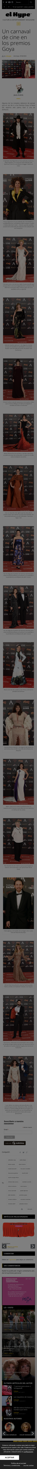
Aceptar (9, 1457)
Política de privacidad (18, 1463)
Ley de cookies (28, 1465)
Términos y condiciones (11, 1465)
